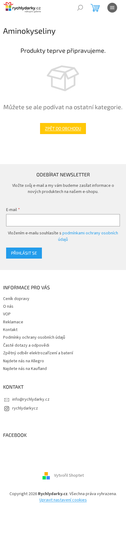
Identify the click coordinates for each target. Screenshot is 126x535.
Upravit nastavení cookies (63, 500)
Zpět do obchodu (63, 128)
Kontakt (10, 330)
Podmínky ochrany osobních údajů (34, 337)
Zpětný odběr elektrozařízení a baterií (38, 353)
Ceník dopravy (16, 299)
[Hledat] (80, 8)
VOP (7, 314)
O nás (8, 306)
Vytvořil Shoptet (69, 476)
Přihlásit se (24, 253)
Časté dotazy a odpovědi (26, 345)
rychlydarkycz (25, 408)
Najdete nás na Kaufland (25, 369)
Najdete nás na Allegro (23, 361)
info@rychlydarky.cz (31, 399)
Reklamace (13, 322)
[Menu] (112, 8)
